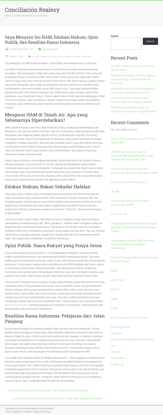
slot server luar (119, 214)
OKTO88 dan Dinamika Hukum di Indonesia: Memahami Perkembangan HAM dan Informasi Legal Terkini (132, 155)
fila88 (114, 270)
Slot (113, 345)
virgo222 (116, 351)
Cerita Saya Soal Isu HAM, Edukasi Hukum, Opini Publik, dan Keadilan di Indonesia (58, 398)
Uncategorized (50, 49)
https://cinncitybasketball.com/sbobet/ (132, 339)
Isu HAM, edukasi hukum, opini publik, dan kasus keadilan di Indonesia (61, 57)
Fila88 (114, 298)
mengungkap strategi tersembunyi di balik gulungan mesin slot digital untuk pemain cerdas (134, 227)
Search (114, 36)
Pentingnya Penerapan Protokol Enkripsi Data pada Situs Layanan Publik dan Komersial (133, 79)
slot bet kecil (118, 358)
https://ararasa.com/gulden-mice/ (130, 317)
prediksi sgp (117, 364)
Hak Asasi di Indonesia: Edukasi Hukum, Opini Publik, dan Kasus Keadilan (46, 390)
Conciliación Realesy (32, 10)
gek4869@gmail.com (21, 49)
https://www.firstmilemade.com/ (129, 182)
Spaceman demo (120, 327)
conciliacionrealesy (18, 304)
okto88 (115, 191)
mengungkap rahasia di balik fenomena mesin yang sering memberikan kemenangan (132, 244)
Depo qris (116, 333)
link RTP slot (117, 280)
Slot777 (115, 289)
